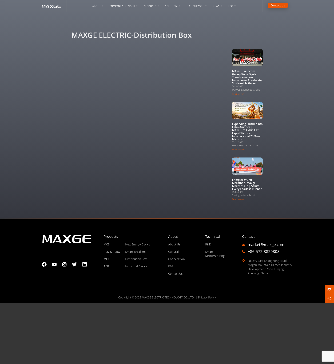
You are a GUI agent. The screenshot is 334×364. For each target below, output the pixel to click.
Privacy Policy (207, 297)
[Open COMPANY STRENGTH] (137, 6)
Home (75, 24)
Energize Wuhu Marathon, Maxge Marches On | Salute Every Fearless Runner (247, 184)
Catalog (103, 24)
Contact (248, 236)
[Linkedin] (84, 264)
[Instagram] (64, 264)
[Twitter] (74, 264)
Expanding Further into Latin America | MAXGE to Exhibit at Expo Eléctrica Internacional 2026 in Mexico (247, 131)
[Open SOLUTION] (179, 6)
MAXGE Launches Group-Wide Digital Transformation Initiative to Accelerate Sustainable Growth (247, 77)
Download (88, 24)
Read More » (238, 93)
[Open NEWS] (221, 6)
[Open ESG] (235, 6)
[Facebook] (44, 264)
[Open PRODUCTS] (158, 6)
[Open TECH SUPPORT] (206, 6)
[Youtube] (54, 264)
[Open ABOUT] (102, 6)
